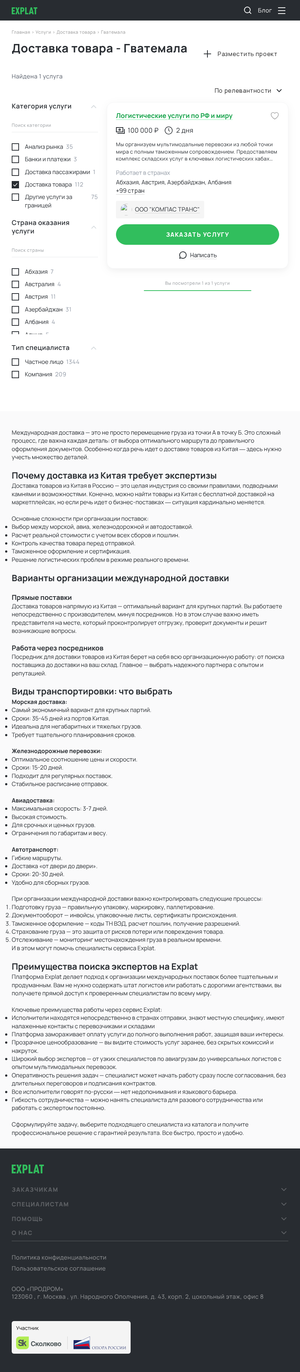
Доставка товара (76, 32)
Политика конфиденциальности (59, 1257)
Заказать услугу (197, 234)
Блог (265, 10)
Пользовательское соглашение (59, 1268)
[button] (150, 1189)
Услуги (43, 32)
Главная (21, 32)
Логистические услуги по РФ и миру (174, 115)
